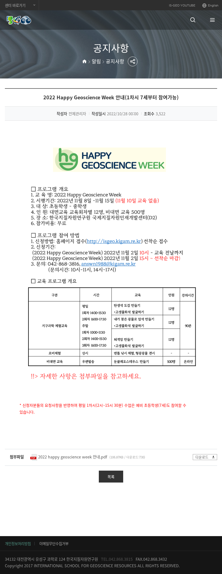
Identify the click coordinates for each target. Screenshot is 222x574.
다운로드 (201, 457)
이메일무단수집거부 (53, 543)
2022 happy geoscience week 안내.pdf (72, 457)
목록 (111, 476)
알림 (96, 61)
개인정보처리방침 (18, 543)
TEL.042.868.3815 (117, 559)
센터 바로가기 (15, 5)
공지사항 (115, 61)
